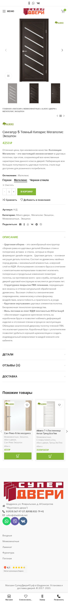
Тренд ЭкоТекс (56, 442)
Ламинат (7, 547)
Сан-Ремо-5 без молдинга (17, 433)
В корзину (27, 191)
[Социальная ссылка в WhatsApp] (33, 3)
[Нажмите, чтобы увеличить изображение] (8, 76)
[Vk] (23, 521)
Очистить (9, 185)
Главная (6, 109)
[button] (18, 455)
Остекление (9, 175)
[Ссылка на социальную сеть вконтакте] (38, 3)
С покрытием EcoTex (45, 440)
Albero (7, 446)
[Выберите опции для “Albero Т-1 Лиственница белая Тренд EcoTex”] (50, 456)
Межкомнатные (31, 109)
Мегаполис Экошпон (13, 111)
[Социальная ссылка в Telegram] (36, 224)
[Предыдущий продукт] (57, 116)
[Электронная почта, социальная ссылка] (20, 224)
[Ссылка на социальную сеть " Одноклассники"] (29, 3)
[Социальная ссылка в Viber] (41, 224)
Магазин (17, 109)
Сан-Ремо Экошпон (13, 442)
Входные (7, 535)
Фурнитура (8, 552)
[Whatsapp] (6, 521)
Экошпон (26, 218)
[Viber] (15, 521)
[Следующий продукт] (64, 116)
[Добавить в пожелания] (27, 405)
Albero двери (48, 109)
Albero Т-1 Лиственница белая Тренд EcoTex (48, 432)
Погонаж (7, 558)
